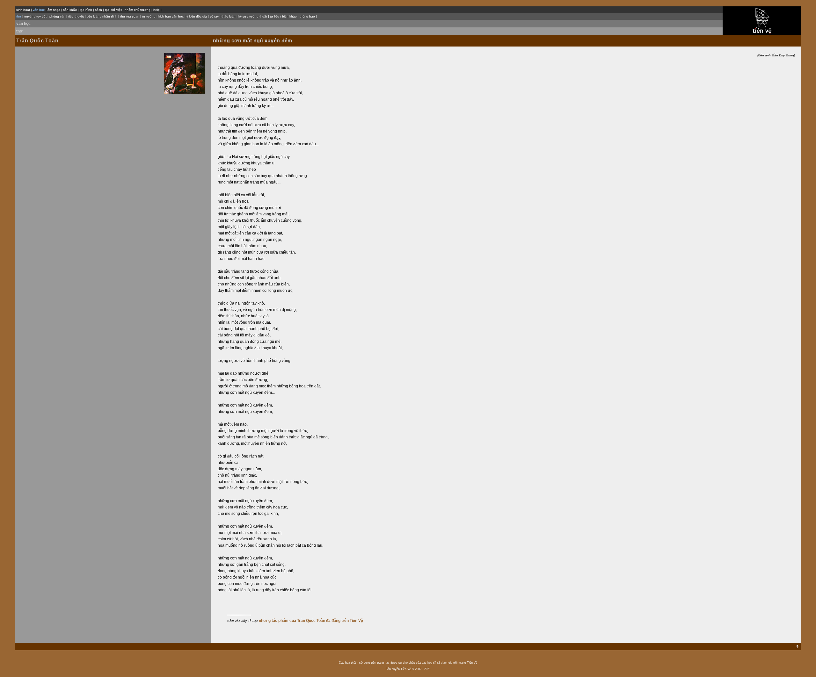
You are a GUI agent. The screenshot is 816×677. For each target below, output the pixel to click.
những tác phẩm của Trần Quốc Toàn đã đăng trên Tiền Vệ (311, 620)
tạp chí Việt (113, 9)
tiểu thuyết (76, 16)
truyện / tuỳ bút (35, 16)
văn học (23, 23)
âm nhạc (53, 9)
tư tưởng (149, 16)
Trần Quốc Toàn (37, 40)
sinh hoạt (23, 9)
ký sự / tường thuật (252, 16)
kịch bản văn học (171, 16)
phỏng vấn (57, 16)
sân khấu (70, 9)
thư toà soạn (129, 16)
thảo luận (229, 16)
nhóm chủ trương (137, 9)
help (156, 9)
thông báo (307, 16)
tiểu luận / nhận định (102, 16)
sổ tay (214, 16)
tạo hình (86, 9)
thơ (19, 31)
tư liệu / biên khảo (283, 16)
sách (98, 9)
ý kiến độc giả (196, 16)
